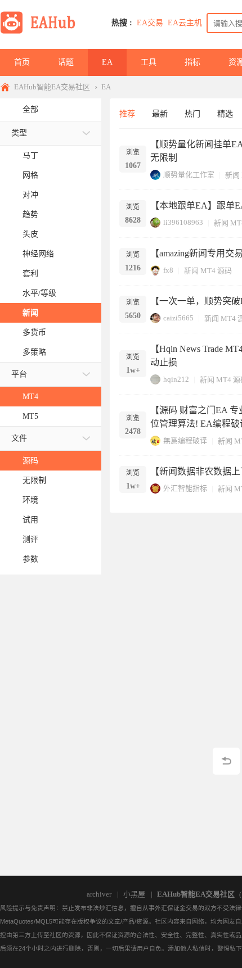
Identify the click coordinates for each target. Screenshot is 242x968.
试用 (30, 519)
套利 (30, 273)
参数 (30, 559)
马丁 (30, 155)
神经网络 (38, 254)
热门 (192, 114)
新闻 (30, 313)
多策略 (34, 352)
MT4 (30, 396)
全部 (30, 109)
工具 (148, 62)
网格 (30, 175)
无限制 (34, 480)
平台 (19, 374)
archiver (99, 894)
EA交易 (150, 23)
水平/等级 (39, 293)
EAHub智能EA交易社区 (52, 87)
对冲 (30, 195)
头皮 (30, 234)
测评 (30, 539)
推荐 (127, 114)
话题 (66, 62)
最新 (160, 114)
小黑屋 (134, 894)
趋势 (30, 214)
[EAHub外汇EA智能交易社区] (41, 32)
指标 (192, 62)
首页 (22, 62)
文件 (19, 438)
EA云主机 (185, 23)
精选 (225, 114)
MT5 (30, 416)
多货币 (34, 332)
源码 (30, 460)
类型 (19, 133)
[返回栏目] (226, 761)
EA (107, 62)
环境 (30, 500)
